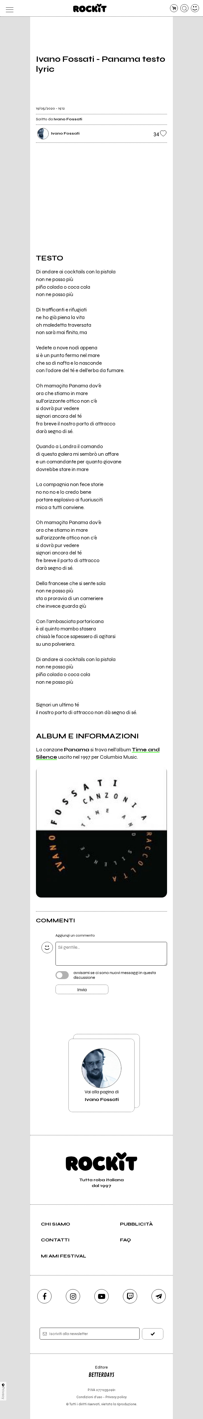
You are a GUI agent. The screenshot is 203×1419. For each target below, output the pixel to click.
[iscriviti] (152, 1334)
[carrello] (174, 8)
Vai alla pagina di (102, 1095)
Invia (82, 990)
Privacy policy (116, 1397)
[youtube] (101, 1296)
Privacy (3, 1393)
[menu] (8, 8)
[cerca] (184, 8)
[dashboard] (195, 8)
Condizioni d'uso (89, 1397)
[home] (90, 8)
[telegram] (158, 1296)
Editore (98, 1369)
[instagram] (73, 1296)
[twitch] (130, 1296)
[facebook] (44, 1296)
